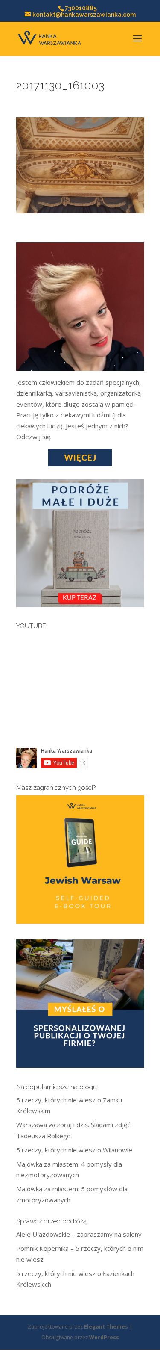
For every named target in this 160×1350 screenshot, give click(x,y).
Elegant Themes (106, 1326)
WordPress (104, 1337)
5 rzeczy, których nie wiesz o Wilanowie (74, 1150)
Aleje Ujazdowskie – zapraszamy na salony (79, 1234)
